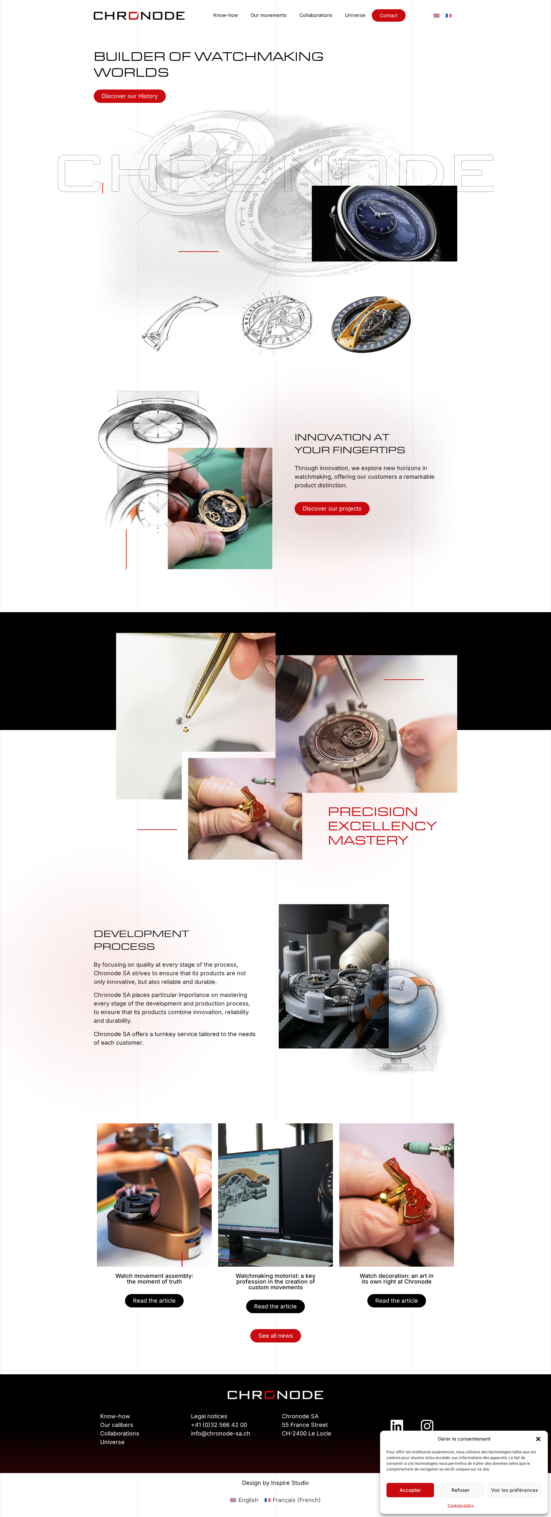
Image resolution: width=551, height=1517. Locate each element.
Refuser (461, 1490)
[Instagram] (427, 1426)
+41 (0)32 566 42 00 (219, 1424)
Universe (355, 15)
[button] (538, 1439)
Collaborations (315, 15)
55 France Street (305, 1424)
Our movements (269, 15)
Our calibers (116, 1424)
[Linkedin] (396, 1426)
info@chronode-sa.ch (220, 1433)
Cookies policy (461, 1505)
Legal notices (209, 1416)
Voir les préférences (514, 1490)
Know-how (225, 15)
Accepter (410, 1490)
